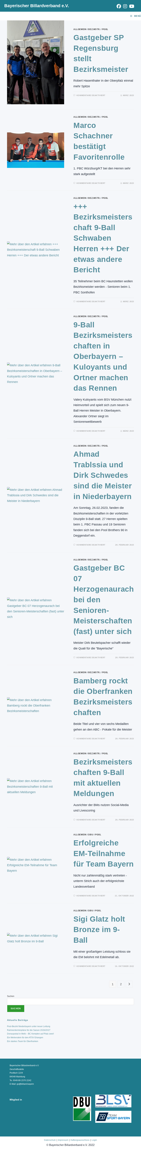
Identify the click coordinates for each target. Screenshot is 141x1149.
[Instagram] (125, 6)
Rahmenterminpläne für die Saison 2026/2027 (28, 1030)
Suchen (10, 996)
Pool (105, 29)
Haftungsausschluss (79, 1140)
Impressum (63, 1140)
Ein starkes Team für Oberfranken (22, 1041)
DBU (90, 834)
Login (94, 1140)
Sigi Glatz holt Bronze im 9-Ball (99, 929)
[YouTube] (131, 6)
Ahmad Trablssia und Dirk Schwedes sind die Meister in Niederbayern (102, 475)
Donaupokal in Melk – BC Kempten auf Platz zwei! (30, 1034)
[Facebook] (119, 6)
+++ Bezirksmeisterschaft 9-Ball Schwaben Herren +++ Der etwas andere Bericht (102, 238)
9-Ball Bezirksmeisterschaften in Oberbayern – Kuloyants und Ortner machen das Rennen (102, 356)
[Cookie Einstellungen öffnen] (7, 1144)
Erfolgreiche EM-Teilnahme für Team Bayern (103, 853)
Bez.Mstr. (94, 29)
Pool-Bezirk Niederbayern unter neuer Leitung (28, 1026)
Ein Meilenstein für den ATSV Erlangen (25, 1037)
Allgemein (79, 29)
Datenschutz (50, 1140)
